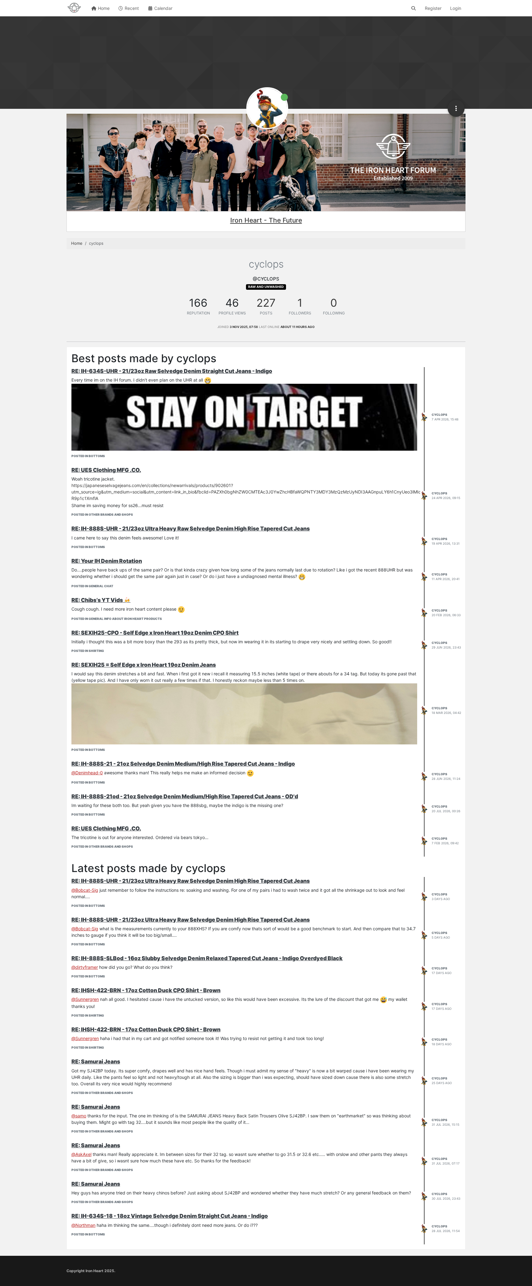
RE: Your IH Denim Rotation (106, 561)
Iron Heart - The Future (266, 220)
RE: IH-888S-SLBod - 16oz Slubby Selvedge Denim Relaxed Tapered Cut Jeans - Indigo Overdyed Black (207, 958)
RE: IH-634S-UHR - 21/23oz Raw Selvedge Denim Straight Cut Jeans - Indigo (171, 371)
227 (266, 302)
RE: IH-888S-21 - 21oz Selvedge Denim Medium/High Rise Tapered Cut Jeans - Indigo (183, 763)
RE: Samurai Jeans (95, 1061)
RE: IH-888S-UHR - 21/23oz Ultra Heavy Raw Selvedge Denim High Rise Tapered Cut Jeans (190, 528)
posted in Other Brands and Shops (102, 514)
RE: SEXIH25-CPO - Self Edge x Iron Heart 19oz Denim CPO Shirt (155, 632)
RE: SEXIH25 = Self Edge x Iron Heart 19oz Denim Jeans (143, 664)
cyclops (439, 414)
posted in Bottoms (88, 456)
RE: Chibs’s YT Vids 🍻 (101, 600)
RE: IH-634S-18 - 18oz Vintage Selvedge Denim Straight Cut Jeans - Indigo (169, 1216)
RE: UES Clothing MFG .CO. (106, 470)
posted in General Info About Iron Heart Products (116, 618)
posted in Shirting (87, 651)
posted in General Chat (92, 586)
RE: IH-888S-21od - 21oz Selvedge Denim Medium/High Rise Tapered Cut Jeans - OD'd (184, 796)
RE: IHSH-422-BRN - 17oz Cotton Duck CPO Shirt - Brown (145, 990)
